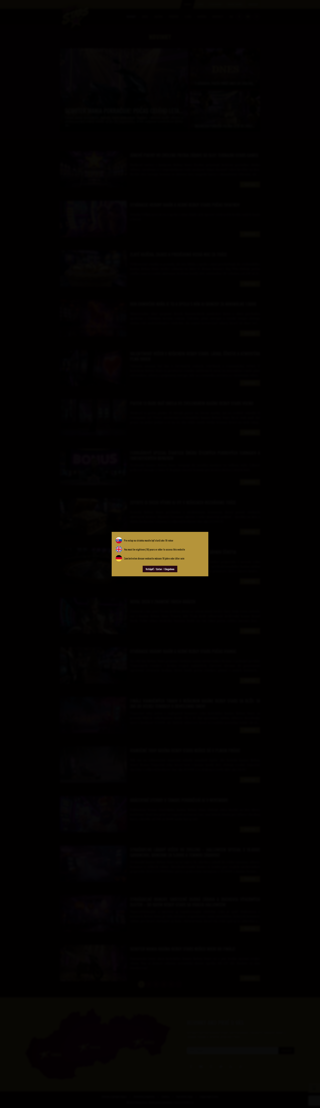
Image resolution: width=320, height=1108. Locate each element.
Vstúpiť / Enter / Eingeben (160, 569)
